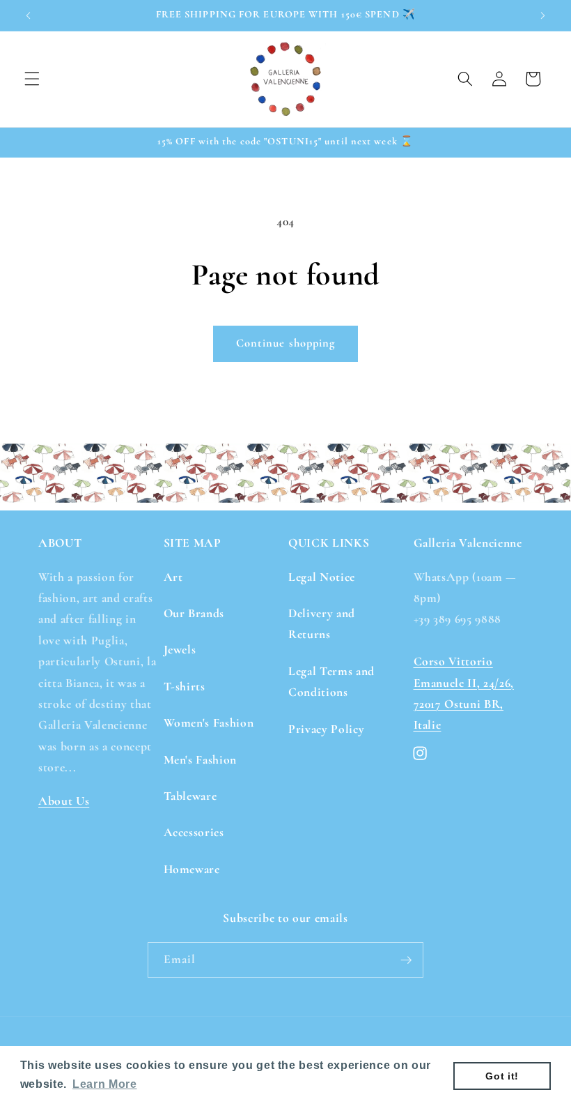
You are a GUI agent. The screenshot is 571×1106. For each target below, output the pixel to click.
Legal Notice (321, 577)
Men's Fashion (200, 759)
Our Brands (194, 613)
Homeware (192, 869)
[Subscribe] (406, 960)
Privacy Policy (326, 729)
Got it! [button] (502, 1076)
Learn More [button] (104, 1084)
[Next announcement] (542, 15)
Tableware (190, 796)
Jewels (180, 649)
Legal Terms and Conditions (331, 681)
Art (173, 577)
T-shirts (184, 686)
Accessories (194, 832)
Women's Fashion (209, 722)
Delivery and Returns (321, 624)
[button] (32, 79)
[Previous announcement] (28, 15)
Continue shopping (286, 343)
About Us (63, 801)
